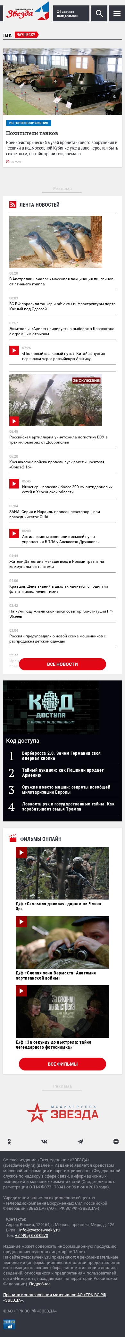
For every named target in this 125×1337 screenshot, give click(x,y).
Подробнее (40, 1284)
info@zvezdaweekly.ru (39, 1230)
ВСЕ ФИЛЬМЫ (63, 1064)
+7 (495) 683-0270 (31, 1235)
